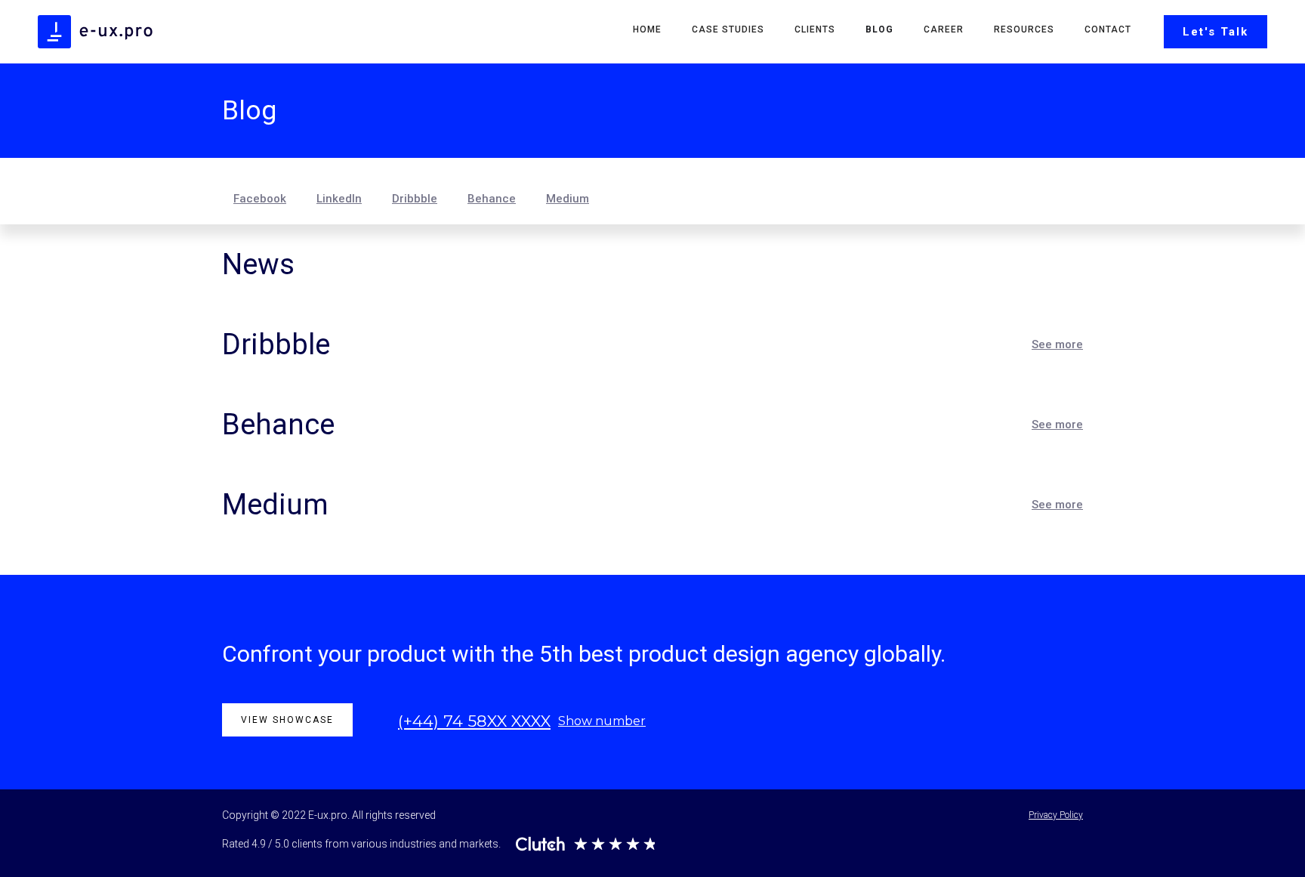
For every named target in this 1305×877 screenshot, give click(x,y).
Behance (491, 198)
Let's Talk (1215, 32)
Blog (879, 29)
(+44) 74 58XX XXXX (474, 721)
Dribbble (414, 198)
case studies (728, 29)
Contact (1107, 29)
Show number (602, 721)
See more (1057, 344)
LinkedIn (339, 198)
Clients (814, 29)
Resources (1024, 29)
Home (647, 29)
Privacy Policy (1056, 815)
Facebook (259, 198)
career (944, 29)
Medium (567, 198)
